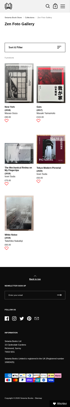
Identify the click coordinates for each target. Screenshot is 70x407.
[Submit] (59, 295)
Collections (29, 17)
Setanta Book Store (13, 17)
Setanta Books (26, 398)
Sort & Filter (16, 47)
